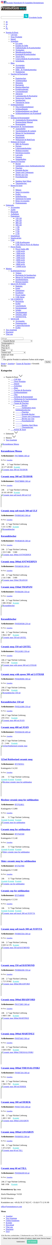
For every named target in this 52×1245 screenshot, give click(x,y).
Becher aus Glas (21, 175)
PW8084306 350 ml (22, 970)
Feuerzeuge (19, 135)
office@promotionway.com (11, 1207)
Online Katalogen (12, 1220)
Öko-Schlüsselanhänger (24, 107)
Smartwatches (16, 238)
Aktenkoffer (20, 67)
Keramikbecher (8, 536)
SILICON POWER (18, 284)
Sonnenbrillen (20, 159)
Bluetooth (14, 212)
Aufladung (15, 214)
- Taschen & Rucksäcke (21, 390)
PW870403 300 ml (22, 1038)
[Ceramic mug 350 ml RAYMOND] (15, 948)
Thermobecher (21, 183)
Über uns (9, 334)
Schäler (18, 310)
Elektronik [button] (10, 205)
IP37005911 (19, 764)
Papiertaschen (20, 78)
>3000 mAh (20, 253)
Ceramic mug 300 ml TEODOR (17, 476)
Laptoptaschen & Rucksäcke (26, 96)
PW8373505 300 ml (22, 1107)
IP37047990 (19, 866)
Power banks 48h (22, 249)
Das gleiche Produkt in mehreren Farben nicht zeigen (23, 359)
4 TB (17, 234)
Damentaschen (21, 323)
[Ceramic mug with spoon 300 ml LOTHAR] (19, 665)
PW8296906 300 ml (22, 679)
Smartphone (15, 236)
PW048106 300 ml (22, 566)
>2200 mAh (20, 251)
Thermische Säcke (22, 102)
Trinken (18, 273)
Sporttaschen (20, 100)
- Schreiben (16, 386)
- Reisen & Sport (18, 430)
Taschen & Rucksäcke (19, 74)
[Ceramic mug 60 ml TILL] (12, 1150)
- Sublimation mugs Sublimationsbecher (25, 409)
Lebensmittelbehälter (23, 148)
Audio (13, 210)
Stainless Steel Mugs (23, 181)
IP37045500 (19, 834)
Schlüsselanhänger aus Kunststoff (28, 113)
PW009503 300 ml (22, 1137)
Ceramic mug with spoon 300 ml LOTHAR (22, 674)
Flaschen (18, 168)
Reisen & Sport (16, 186)
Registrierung (38, 3)
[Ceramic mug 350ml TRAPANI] (14, 580)
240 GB (18, 220)
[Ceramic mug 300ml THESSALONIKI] (17, 1052)
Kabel (17, 288)
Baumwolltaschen (22, 87)
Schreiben (14, 41)
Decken (18, 146)
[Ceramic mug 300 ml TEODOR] (14, 470)
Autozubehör (20, 129)
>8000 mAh (20, 264)
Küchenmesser (21, 308)
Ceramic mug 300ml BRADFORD (18, 999)
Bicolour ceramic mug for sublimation (20, 800)
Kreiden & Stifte (21, 46)
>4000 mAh (20, 255)
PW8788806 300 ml (22, 481)
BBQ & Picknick (22, 144)
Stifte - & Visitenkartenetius (26, 70)
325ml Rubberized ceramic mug (17, 759)
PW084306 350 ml (22, 592)
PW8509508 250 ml (22, 624)
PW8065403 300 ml (22, 515)
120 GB (18, 218)
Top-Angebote (11, 330)
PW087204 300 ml (22, 1073)
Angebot (10, 364)
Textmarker (20, 50)
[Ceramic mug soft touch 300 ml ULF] (16, 495)
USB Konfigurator (22, 242)
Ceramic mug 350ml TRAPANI (16, 587)
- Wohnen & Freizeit (20, 401)
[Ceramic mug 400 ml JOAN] (13, 720)
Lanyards (19, 155)
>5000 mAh (20, 258)
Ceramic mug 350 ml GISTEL (16, 646)
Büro (13, 63)
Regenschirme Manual (24, 122)
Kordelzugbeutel (22, 89)
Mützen (18, 190)
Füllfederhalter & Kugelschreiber (28, 48)
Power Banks (16, 247)
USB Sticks (19, 297)
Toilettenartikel (21, 81)
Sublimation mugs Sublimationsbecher (30, 166)
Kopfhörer (19, 293)
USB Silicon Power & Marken (27, 245)
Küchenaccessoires (22, 153)
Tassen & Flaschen (18, 161)
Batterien (19, 286)
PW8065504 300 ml (22, 934)
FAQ (8, 1231)
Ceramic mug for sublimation (15, 829)
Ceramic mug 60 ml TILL (14, 1168)
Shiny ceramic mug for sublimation (18, 861)
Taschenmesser (21, 312)
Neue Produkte (16, 37)
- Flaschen (22, 412)
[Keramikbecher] (8, 529)
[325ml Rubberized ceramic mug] (14, 746)
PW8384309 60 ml (22, 1173)
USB (13, 240)
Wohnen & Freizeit (18, 142)
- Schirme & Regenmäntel (22, 397)
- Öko (14, 395)
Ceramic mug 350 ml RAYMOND (18, 965)
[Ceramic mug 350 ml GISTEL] (13, 637)
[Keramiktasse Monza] (10, 444)
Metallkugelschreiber (23, 52)
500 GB (18, 225)
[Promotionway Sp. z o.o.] (13, 9)
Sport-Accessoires (22, 192)
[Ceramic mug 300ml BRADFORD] (15, 984)
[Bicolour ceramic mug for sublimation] (16, 782)
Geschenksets (20, 306)
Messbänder (20, 137)
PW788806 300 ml (22, 456)
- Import (15, 384)
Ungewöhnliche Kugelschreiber (27, 59)
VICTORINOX (17, 299)
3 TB (17, 231)
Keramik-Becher (21, 170)
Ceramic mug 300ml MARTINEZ (17, 1033)
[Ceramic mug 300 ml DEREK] (13, 1087)
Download (10, 1225)
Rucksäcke (19, 85)
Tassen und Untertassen (24, 172)
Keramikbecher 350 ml (12, 702)
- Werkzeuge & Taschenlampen (24, 399)
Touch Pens (20, 57)
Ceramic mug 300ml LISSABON (17, 1132)
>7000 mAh (20, 262)
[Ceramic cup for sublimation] (13, 884)
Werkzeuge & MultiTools (25, 140)
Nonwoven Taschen (23, 98)
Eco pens (18, 43)
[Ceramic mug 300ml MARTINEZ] (15, 1018)
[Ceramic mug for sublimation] (13, 822)
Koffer (18, 194)
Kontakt (10, 3)
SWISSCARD (21, 314)
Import (13, 39)
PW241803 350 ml (22, 651)
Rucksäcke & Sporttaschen (25, 275)
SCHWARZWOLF (18, 271)
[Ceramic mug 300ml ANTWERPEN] (16, 555)
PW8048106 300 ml (22, 541)
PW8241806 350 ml (22, 707)
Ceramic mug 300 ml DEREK (16, 1102)
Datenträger (15, 216)
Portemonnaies (21, 203)
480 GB (18, 223)
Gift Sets (14, 35)
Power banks (20, 295)
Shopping (19, 83)
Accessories (20, 321)
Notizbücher (20, 72)
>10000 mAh (20, 266)
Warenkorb (19, 3)
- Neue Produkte (18, 381)
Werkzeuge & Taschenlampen (22, 126)
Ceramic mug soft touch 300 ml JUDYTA (21, 929)
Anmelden (29, 3)
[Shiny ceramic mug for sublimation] (15, 852)
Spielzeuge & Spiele (23, 199)
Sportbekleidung (22, 280)
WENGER (15, 319)
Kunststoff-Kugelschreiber (25, 54)
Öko (12, 116)
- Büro (14, 388)
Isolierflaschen (21, 196)
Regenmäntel (20, 124)
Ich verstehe (32, 1242)
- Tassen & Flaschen (20, 403)
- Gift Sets (16, 379)
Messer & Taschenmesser (25, 133)
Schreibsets (20, 61)
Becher (18, 164)
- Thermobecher (24, 427)
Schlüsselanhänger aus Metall (26, 111)
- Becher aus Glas (24, 419)
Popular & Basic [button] (12, 32)
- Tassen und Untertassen (27, 416)
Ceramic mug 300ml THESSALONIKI (20, 1068)
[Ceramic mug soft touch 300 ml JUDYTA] (18, 913)
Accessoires (20, 65)
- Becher (21, 405)
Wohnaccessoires (22, 151)
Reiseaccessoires (21, 282)
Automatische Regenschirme (26, 120)
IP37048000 (19, 895)
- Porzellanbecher (24, 421)
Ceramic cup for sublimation (15, 890)
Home (3, 364)
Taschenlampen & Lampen (25, 131)
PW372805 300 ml (22, 1004)
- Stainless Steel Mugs (26, 425)
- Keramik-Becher (25, 414)
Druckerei (9, 332)
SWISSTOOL (20, 317)
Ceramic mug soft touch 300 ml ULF (19, 510)
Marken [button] (9, 269)
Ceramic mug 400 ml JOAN (15, 727)
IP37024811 (19, 804)
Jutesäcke (19, 94)
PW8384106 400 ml (22, 732)
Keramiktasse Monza (11, 451)
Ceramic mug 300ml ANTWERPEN (19, 561)
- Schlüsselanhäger (19, 392)
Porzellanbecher (21, 177)
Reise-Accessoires (22, 201)
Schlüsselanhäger (17, 105)
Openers (18, 157)
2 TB (17, 229)
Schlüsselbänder (21, 109)
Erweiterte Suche (35, 17)
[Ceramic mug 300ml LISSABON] (15, 1121)
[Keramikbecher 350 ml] (10, 693)
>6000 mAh (20, 260)
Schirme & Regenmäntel (20, 118)
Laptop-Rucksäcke (22, 325)
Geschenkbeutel (21, 91)
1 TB (17, 227)
